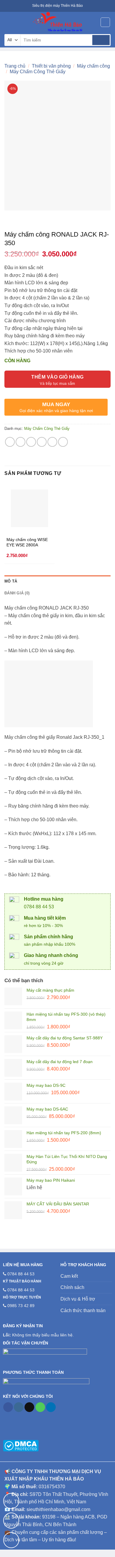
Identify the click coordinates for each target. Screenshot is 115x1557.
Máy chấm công (93, 65)
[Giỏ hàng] (105, 22)
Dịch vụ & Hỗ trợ (77, 1298)
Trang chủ (14, 65)
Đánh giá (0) (16, 593)
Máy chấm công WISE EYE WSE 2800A (27, 542)
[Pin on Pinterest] (52, 442)
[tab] (57, 581)
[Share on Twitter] (31, 442)
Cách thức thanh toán (83, 1310)
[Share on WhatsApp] (10, 442)
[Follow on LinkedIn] (51, 1407)
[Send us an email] (29, 1407)
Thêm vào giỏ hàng (57, 376)
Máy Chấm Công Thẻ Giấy (37, 71)
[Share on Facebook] (20, 442)
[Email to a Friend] (42, 442)
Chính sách (72, 1287)
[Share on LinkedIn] (63, 442)
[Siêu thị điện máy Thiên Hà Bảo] (57, 22)
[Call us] (40, 1407)
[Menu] (8, 22)
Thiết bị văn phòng (51, 65)
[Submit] (101, 40)
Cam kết (69, 1276)
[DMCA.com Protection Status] (21, 1445)
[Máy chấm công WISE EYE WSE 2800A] (29, 508)
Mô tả (10, 581)
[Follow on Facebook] (8, 1407)
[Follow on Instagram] (19, 1407)
